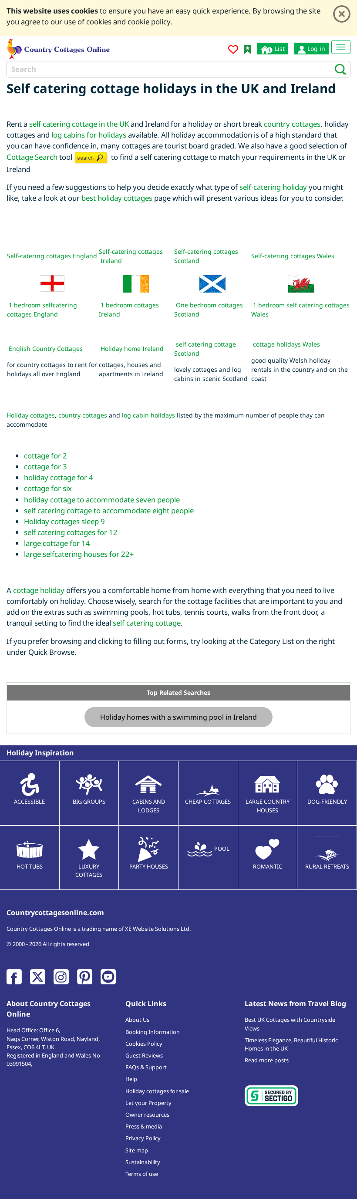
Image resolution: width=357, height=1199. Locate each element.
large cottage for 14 (57, 543)
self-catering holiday (273, 187)
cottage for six (48, 488)
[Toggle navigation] (340, 47)
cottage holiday (38, 590)
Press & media (143, 1126)
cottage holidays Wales (286, 344)
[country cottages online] (59, 48)
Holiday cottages (31, 415)
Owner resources (147, 1114)
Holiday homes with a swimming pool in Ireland (178, 717)
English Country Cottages (46, 348)
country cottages (292, 124)
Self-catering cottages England (52, 256)
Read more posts (267, 1060)
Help (131, 1079)
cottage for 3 (45, 466)
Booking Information (152, 1032)
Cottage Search (32, 157)
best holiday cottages (116, 198)
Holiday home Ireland (132, 348)
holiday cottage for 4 (58, 477)
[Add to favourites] (233, 51)
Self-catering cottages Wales (292, 256)
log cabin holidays (148, 415)
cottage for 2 (45, 456)
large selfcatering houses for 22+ (79, 554)
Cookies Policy (143, 1043)
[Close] (341, 14)
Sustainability (142, 1162)
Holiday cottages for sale (157, 1091)
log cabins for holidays (88, 135)
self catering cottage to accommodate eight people (109, 510)
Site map (136, 1150)
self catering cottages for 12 (71, 532)
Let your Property (148, 1103)
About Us (137, 1020)
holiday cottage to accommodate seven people (102, 500)
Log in (315, 48)
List (279, 48)
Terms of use (141, 1174)
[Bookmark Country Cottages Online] (247, 48)
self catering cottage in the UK (79, 124)
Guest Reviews (144, 1055)
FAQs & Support (146, 1067)
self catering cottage (147, 623)
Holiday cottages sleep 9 (64, 521)
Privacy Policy (143, 1138)
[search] (338, 68)
